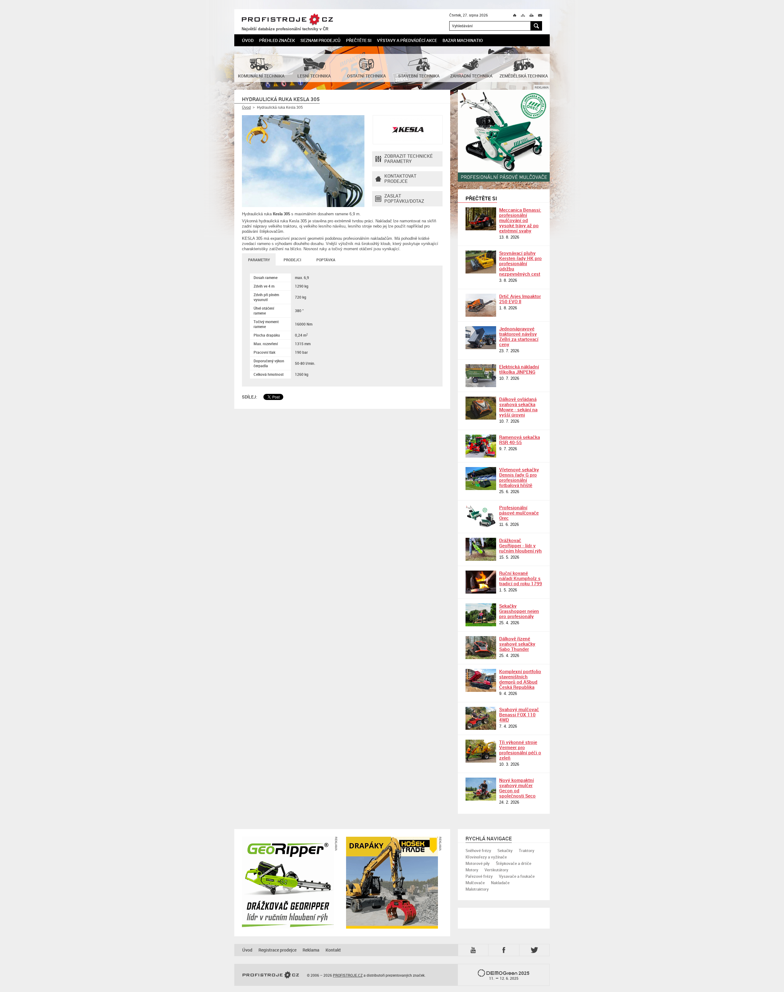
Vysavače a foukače (517, 876)
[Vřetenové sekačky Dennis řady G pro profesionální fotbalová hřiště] (481, 478)
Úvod (248, 40)
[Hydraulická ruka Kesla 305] (303, 161)
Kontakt (333, 950)
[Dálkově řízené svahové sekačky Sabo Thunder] (481, 647)
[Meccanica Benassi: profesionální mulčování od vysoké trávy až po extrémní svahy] (481, 218)
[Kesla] (408, 129)
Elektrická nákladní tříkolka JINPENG (519, 369)
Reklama (311, 950)
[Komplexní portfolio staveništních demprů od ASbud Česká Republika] (481, 680)
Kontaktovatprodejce (400, 178)
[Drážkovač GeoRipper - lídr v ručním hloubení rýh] (481, 549)
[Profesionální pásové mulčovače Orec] (481, 516)
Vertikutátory (496, 870)
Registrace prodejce (277, 950)
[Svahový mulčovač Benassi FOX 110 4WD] (481, 718)
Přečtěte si (358, 40)
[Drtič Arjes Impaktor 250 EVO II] (481, 305)
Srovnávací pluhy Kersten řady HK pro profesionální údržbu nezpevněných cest (520, 263)
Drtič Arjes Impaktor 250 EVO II (520, 298)
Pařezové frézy (479, 876)
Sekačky (505, 850)
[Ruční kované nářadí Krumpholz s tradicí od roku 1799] (481, 582)
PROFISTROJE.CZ (287, 19)
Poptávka (325, 259)
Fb (504, 950)
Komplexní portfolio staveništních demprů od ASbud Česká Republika (520, 679)
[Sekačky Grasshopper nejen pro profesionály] (481, 614)
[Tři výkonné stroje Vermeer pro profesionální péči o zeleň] (481, 751)
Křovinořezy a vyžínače (486, 857)
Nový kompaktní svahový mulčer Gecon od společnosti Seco (517, 788)
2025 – (509, 975)
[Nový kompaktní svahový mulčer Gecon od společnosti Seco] (481, 789)
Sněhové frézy (478, 850)
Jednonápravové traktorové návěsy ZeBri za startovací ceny (518, 336)
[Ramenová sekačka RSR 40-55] (481, 446)
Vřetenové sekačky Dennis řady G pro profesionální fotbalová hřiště (519, 477)
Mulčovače (475, 882)
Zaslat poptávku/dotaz (404, 198)
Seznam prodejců (320, 40)
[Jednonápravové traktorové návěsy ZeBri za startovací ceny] (481, 337)
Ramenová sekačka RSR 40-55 (519, 439)
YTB (474, 949)
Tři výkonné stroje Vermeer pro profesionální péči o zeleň (520, 750)
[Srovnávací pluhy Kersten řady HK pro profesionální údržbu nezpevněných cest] (481, 262)
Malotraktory (477, 889)
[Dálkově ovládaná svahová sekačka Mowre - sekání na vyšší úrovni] (481, 408)
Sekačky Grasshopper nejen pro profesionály (519, 611)
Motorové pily (478, 863)
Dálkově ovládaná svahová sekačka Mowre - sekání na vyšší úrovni (518, 407)
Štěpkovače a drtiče (513, 863)
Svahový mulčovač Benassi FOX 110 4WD (519, 714)
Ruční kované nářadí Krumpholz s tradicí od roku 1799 (520, 578)
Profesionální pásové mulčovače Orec (519, 512)
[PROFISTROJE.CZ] (271, 975)
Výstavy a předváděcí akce (407, 40)
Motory (472, 870)
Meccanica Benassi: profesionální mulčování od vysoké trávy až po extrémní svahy (520, 220)
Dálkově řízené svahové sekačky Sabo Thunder (517, 644)
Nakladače (500, 882)
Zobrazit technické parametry (408, 158)
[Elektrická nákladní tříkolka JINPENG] (481, 375)
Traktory (526, 850)
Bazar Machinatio (463, 40)
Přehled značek (277, 40)
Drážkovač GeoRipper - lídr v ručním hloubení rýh (520, 545)
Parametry (259, 259)
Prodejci (292, 259)
